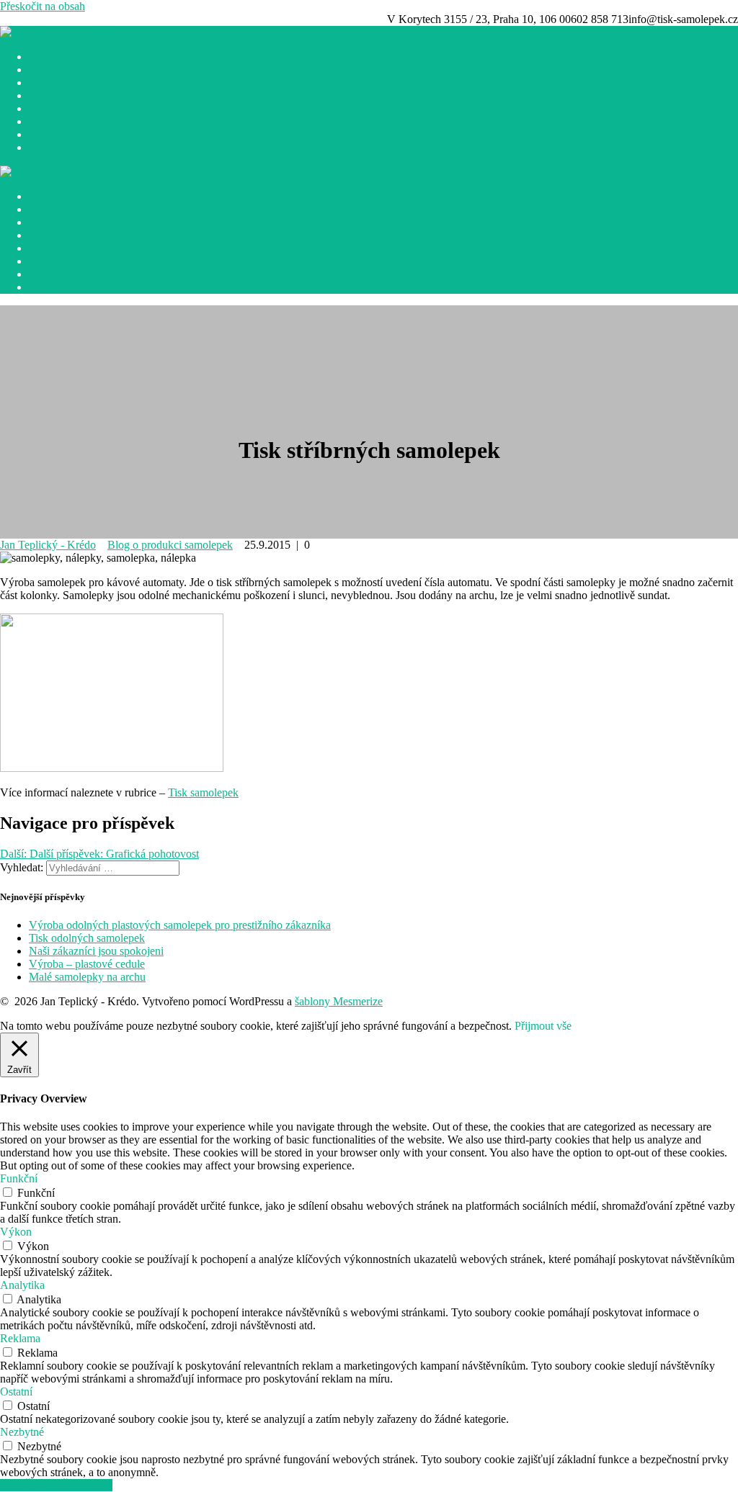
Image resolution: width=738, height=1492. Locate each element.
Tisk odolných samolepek (87, 938)
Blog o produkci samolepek (170, 545)
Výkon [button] (16, 1232)
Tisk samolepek (64, 56)
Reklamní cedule (67, 69)
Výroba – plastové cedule (87, 964)
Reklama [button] (20, 1338)
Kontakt (47, 147)
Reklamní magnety (72, 121)
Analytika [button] (22, 1285)
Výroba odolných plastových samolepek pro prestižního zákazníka (180, 925)
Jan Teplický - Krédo (48, 545)
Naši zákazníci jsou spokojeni (96, 951)
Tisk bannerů (58, 95)
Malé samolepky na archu (87, 977)
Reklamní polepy (68, 108)
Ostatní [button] (16, 1391)
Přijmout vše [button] (543, 1026)
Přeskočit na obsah (42, 6)
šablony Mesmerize (339, 1001)
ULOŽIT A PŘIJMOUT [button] (56, 1485)
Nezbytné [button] (22, 1432)
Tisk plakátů (56, 82)
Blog (40, 134)
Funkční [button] (18, 1178)
